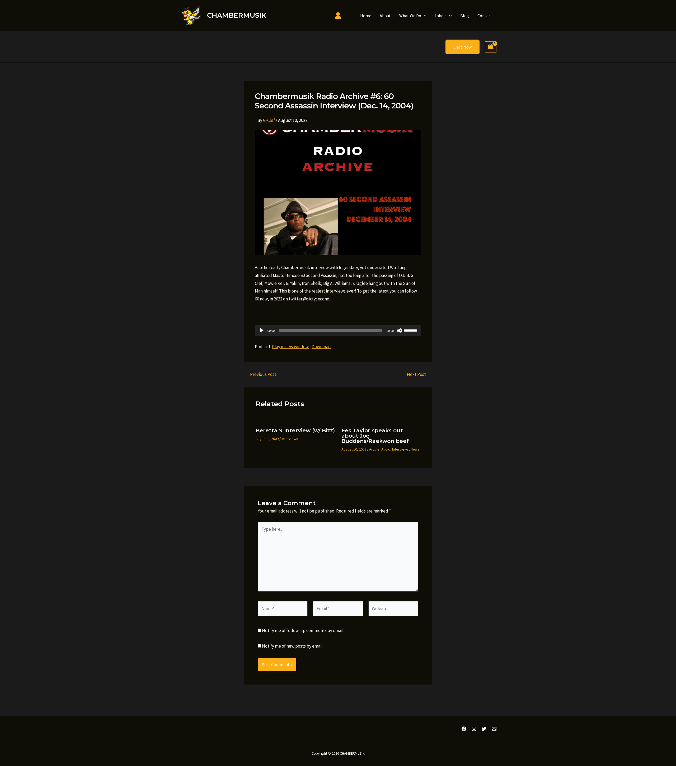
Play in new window (290, 347)
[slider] (411, 330)
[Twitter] (484, 728)
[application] (338, 330)
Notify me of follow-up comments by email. (303, 630)
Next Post (419, 374)
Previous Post (260, 374)
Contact (484, 15)
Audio (385, 449)
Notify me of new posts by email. (292, 646)
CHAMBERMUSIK (236, 15)
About (385, 15)
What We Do (410, 15)
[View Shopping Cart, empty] (490, 47)
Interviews (289, 438)
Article (374, 449)
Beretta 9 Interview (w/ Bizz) (295, 430)
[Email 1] (494, 728)
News (415, 449)
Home (365, 15)
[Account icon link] (338, 15)
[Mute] (399, 330)
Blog (464, 15)
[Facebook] (464, 728)
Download (321, 347)
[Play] (261, 330)
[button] (423, 15)
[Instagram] (474, 728)
